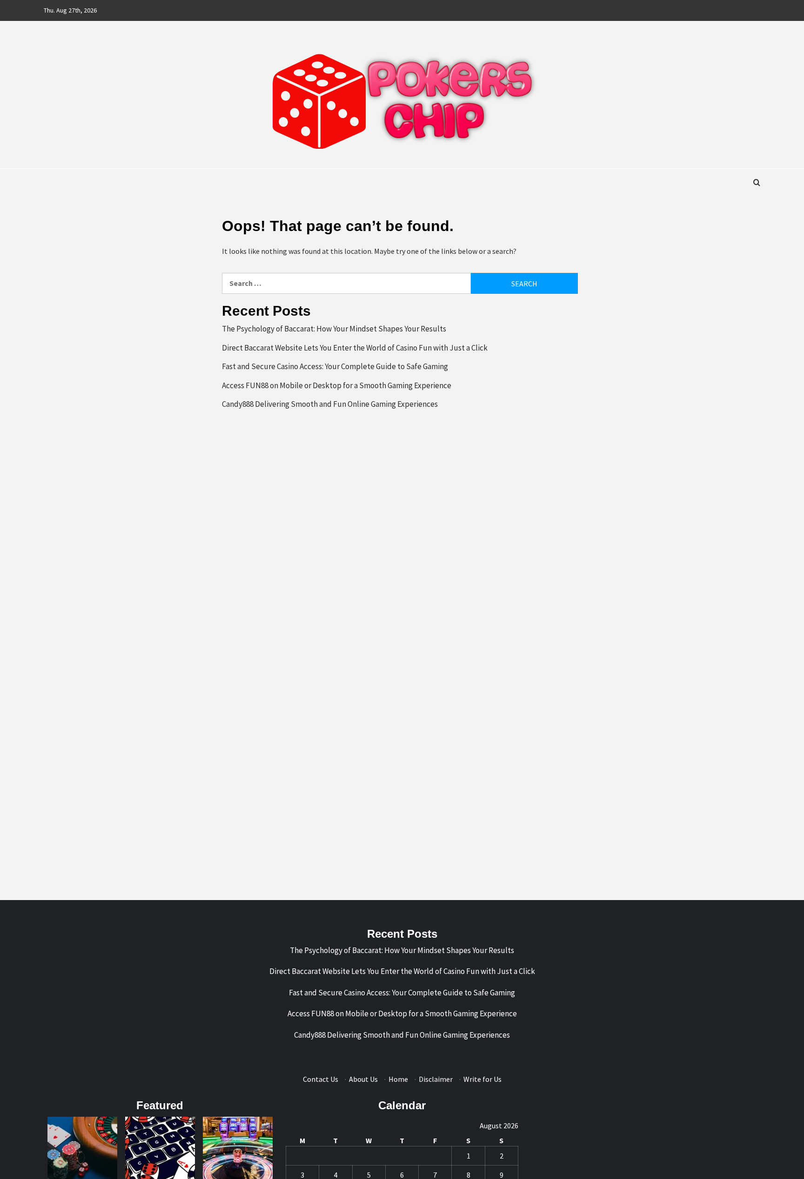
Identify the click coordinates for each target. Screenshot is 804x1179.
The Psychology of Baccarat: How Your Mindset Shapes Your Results (334, 329)
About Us (363, 1079)
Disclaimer (436, 1079)
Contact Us (320, 1079)
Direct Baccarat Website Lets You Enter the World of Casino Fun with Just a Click (355, 348)
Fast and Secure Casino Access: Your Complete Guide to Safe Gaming (335, 366)
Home (398, 1079)
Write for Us (482, 1079)
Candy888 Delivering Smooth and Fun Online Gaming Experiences (330, 404)
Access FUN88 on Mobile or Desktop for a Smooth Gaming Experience (336, 385)
